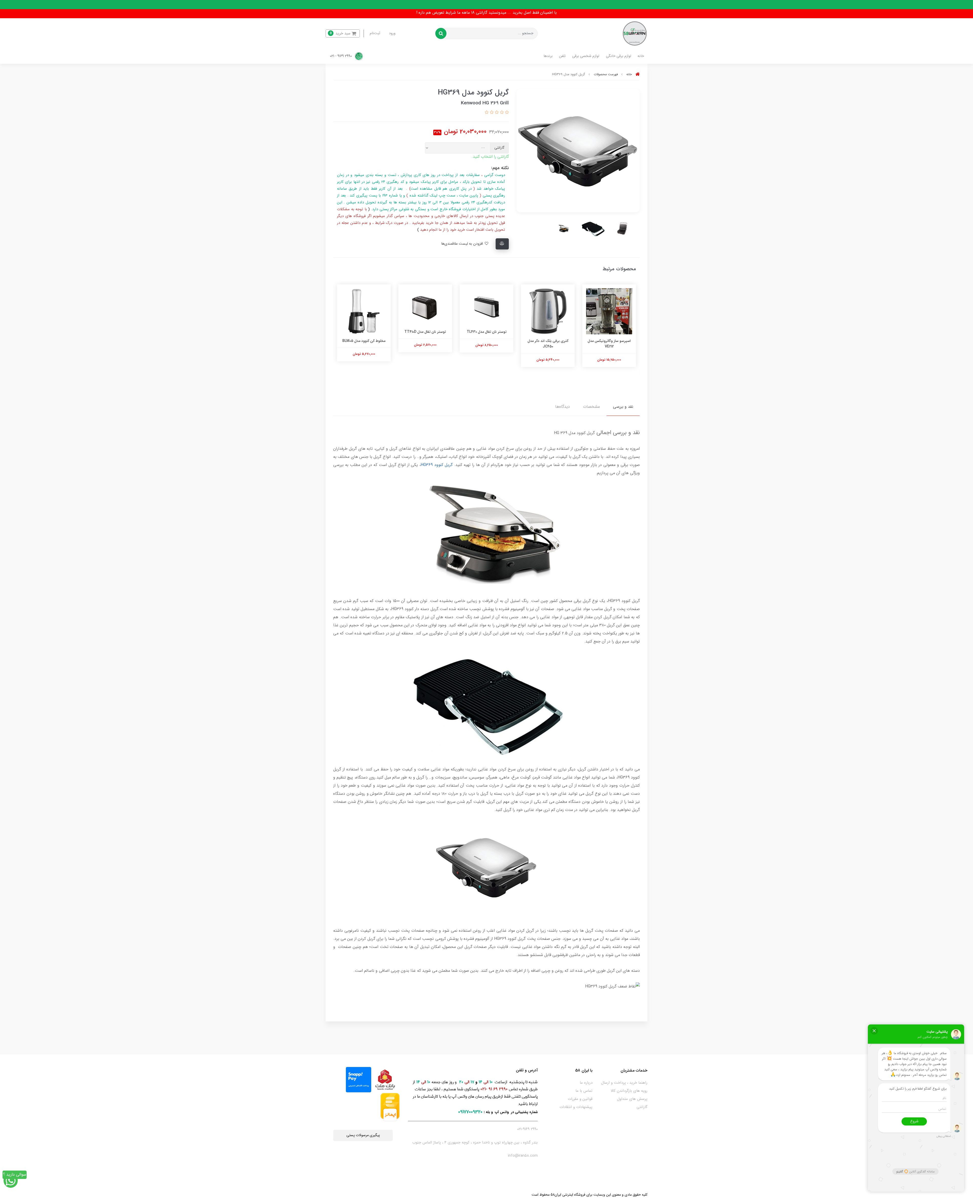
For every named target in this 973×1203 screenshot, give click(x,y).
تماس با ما (583, 1091)
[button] (343, 33)
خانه (641, 56)
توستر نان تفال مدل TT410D (486, 332)
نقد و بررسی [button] (623, 406)
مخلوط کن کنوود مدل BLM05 (425, 341)
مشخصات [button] (591, 406)
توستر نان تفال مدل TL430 (548, 332)
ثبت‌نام (375, 33)
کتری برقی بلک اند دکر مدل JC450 (609, 343)
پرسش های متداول (632, 1099)
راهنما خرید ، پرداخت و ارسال (624, 1083)
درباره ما (586, 1083)
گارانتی (642, 1107)
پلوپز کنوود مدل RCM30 (364, 341)
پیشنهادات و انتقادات (575, 1107)
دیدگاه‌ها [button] (562, 406)
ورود (392, 33)
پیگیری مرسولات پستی (363, 1135)
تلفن (562, 56)
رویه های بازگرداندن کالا (629, 1091)
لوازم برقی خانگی (618, 56)
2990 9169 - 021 (341, 56)
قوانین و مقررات (580, 1099)
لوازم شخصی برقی (585, 56)
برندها (548, 56)
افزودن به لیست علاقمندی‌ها (462, 244)
